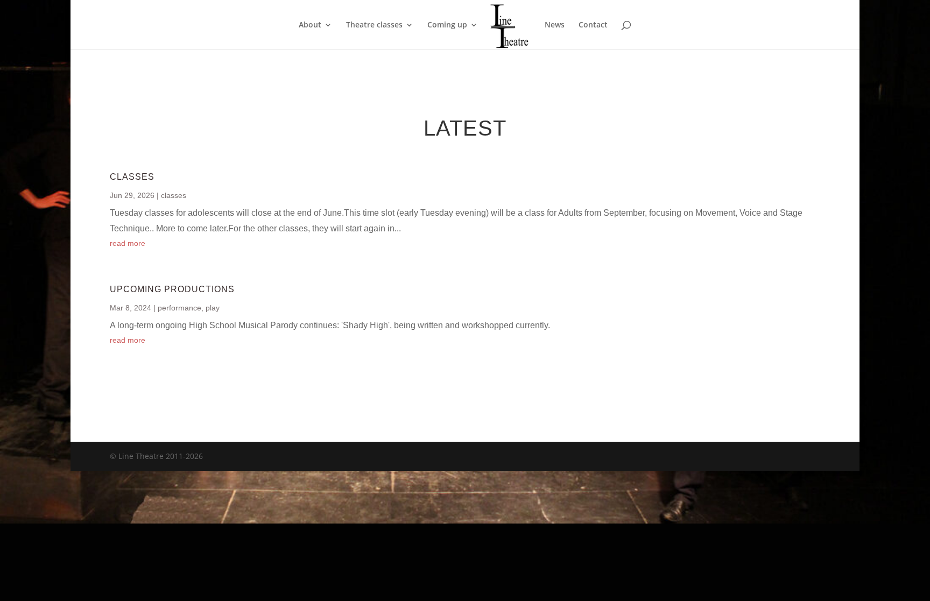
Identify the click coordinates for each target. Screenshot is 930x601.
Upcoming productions (172, 289)
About (310, 25)
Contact (593, 25)
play (213, 307)
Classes (132, 176)
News (555, 25)
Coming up (447, 25)
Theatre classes (374, 25)
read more (127, 243)
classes (173, 195)
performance (179, 307)
